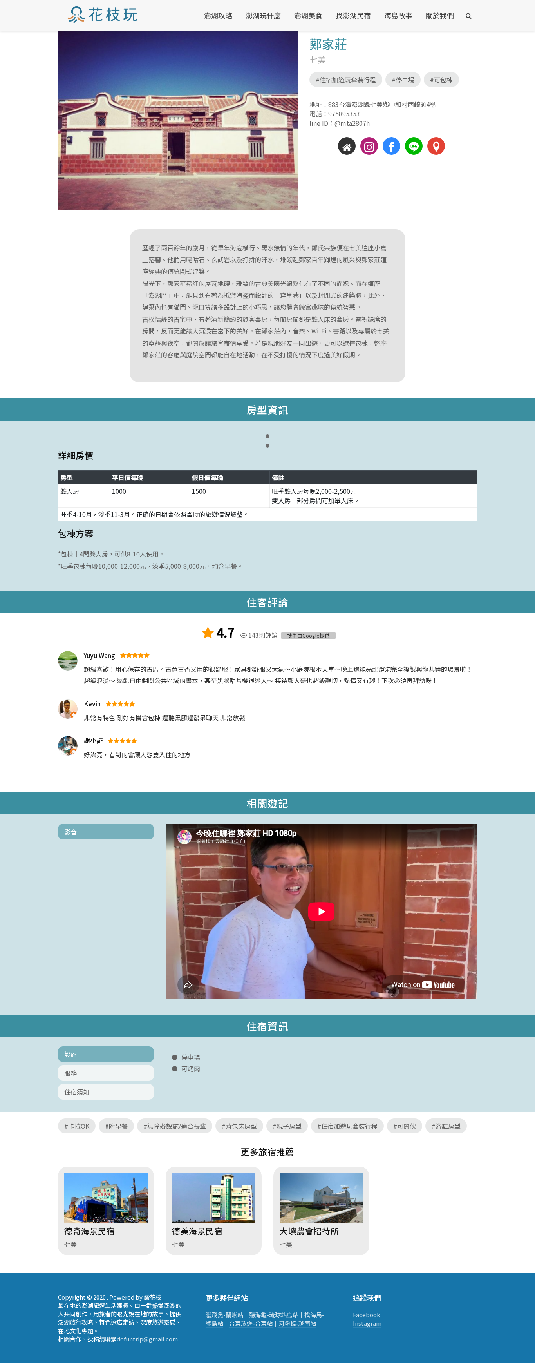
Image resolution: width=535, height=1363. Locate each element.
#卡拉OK (76, 1126)
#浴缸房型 (446, 1126)
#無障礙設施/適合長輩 (174, 1126)
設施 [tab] (70, 1054)
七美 (317, 59)
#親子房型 (287, 1126)
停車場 (190, 1057)
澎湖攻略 (218, 15)
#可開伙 (404, 1126)
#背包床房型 (239, 1126)
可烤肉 (190, 1069)
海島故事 (398, 15)
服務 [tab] (70, 1073)
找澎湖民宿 (353, 15)
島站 (292, 1314)
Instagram (367, 1323)
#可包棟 (441, 79)
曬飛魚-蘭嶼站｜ (227, 1314)
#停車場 (403, 79)
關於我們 (440, 15)
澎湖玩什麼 (263, 15)
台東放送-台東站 (251, 1323)
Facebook (366, 1314)
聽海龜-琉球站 (268, 1314)
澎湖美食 (308, 15)
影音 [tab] (70, 831)
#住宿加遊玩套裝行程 (346, 79)
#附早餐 (116, 1126)
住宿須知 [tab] (76, 1092)
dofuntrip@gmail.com (147, 1339)
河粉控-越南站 (297, 1323)
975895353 (344, 113)
